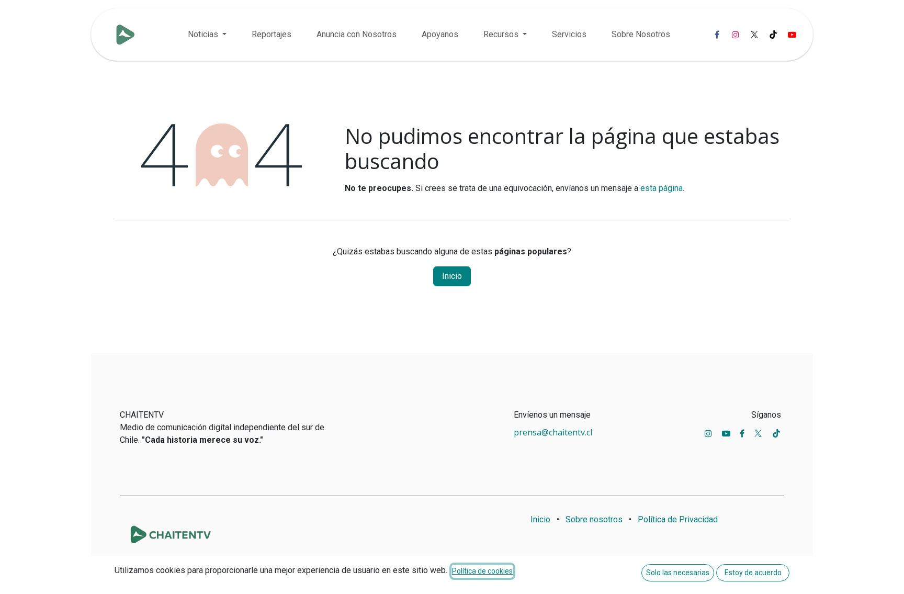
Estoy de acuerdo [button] (753, 572)
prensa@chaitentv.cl (553, 432)
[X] (754, 34)
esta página (661, 188)
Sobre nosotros (594, 519)
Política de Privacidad (678, 519)
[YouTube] (792, 34)
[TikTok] (773, 34)
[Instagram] (735, 34)
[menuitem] (207, 34)
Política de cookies (482, 571)
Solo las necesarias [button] (677, 572)
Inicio (452, 276)
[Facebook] (716, 34)
